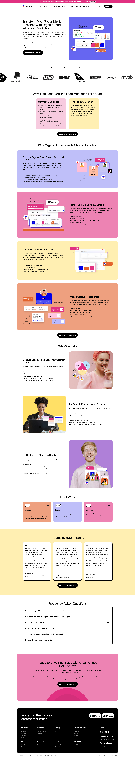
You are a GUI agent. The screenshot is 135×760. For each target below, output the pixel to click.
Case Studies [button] (24, 744)
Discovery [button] (24, 731)
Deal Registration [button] (78, 744)
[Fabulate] (27, 6)
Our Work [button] (76, 733)
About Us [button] (76, 731)
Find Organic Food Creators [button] (33, 52)
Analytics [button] (23, 737)
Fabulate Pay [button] (40, 746)
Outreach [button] (23, 733)
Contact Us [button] (77, 735)
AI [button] (55, 731)
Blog (72, 6)
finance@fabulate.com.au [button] (106, 746)
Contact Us (86, 6)
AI (49, 6)
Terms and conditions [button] (60, 744)
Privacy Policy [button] (58, 746)
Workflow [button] (23, 735)
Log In (99, 6)
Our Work (42, 6)
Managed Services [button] (42, 731)
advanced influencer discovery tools (39, 167)
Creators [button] (39, 744)
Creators (64, 6)
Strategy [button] (39, 733)
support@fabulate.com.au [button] (107, 739)
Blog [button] (22, 746)
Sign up (107, 6)
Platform (56, 6)
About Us (78, 6)
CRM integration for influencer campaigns (47, 257)
